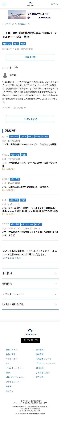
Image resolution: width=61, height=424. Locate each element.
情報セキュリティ (43, 359)
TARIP (9, 386)
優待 (8, 373)
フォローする (33, 340)
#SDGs (45, 136)
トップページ (8, 24)
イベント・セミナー (13, 294)
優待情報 (7, 283)
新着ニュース (24, 24)
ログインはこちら (12, 258)
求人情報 (7, 273)
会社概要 (40, 349)
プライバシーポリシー (45, 363)
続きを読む (30, 57)
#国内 (16, 44)
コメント (11, 169)
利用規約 (40, 368)
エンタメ (10, 391)
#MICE (23, 136)
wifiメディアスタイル (15, 377)
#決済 (23, 44)
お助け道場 (11, 354)
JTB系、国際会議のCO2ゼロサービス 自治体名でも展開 (29, 144)
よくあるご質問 (42, 373)
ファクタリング (12, 382)
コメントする (30, 119)
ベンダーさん (11, 359)
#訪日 (37, 136)
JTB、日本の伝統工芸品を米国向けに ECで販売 (25, 187)
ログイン (55, 4)
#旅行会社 (7, 44)
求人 (8, 363)
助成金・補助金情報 (13, 304)
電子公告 (40, 377)
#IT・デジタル (27, 224)
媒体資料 (40, 354)
